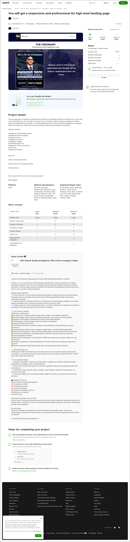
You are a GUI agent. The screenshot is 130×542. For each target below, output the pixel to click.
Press (95, 506)
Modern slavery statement (102, 514)
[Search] (90, 3)
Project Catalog (6, 8)
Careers (96, 500)
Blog (67, 503)
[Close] (41, 518)
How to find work (42, 492)
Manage (38, 535)
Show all (18, 462)
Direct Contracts (14, 514)
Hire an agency (13, 500)
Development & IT (18, 24)
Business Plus (13, 506)
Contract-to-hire (14, 512)
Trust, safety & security (101, 512)
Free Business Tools (72, 512)
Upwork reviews (70, 497)
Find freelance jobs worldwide (46, 497)
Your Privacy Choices (79, 533)
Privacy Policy (50, 533)
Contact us (97, 509)
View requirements (18, 440)
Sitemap (99, 533)
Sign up (123, 3)
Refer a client (70, 509)
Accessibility (92, 533)
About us (96, 492)
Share (120, 24)
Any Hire (11, 509)
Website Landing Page (37, 99)
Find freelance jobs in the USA (46, 500)
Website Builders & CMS (44, 24)
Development (29, 24)
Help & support (70, 492)
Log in (115, 3)
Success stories (70, 495)
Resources (69, 500)
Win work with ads (42, 503)
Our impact (97, 503)
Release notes (70, 514)
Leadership (97, 495)
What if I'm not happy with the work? (24, 471)
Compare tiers (114, 29)
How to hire (12, 492)
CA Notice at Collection (63, 533)
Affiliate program (71, 506)
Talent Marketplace (15, 495)
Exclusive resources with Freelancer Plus (49, 506)
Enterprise (12, 503)
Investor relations (99, 497)
